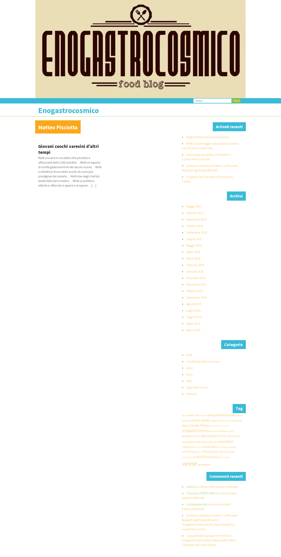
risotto (201, 456)
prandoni (229, 451)
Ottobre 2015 (194, 291)
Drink (189, 355)
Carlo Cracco (218, 420)
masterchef (188, 447)
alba (197, 415)
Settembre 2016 (196, 232)
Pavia (200, 452)
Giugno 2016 (194, 239)
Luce (215, 442)
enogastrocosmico (196, 430)
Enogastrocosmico (68, 110)
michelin (205, 447)
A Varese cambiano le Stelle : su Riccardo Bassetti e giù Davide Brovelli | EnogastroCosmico (210, 519)
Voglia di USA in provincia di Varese (207, 137)
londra (198, 442)
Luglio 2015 (193, 310)
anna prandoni (216, 415)
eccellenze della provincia (203, 361)
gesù (226, 431)
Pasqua (194, 451)
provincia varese (189, 457)
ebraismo (213, 426)
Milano (214, 447)
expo (189, 368)
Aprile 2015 (193, 323)
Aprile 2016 (193, 252)
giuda (231, 431)
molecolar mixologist (227, 447)
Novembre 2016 (196, 219)
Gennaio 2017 (195, 213)
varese (189, 463)
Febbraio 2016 (195, 265)
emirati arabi (223, 426)
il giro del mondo (197, 387)
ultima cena (224, 457)
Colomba (230, 421)
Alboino (203, 415)
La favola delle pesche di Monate (217, 487)
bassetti (231, 415)
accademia (188, 415)
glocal (206, 436)
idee (189, 381)
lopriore (207, 442)
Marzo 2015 (193, 330)
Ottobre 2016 (194, 226)
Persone (191, 394)
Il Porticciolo (224, 436)
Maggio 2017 (194, 206)
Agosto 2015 (194, 304)
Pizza (206, 451)
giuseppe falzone (191, 436)
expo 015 (214, 431)
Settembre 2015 (196, 297)
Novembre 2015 (196, 284)
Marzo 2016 (193, 258)
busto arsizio (200, 420)
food (189, 374)
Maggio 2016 (194, 245)
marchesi (225, 441)
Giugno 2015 (194, 317)
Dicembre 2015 (195, 278)
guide (213, 436)
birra (240, 415)
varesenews (203, 464)
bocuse (186, 420)
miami (198, 447)
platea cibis (217, 451)
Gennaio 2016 (195, 271)
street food (212, 457)
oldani (185, 451)
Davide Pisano (199, 425)
